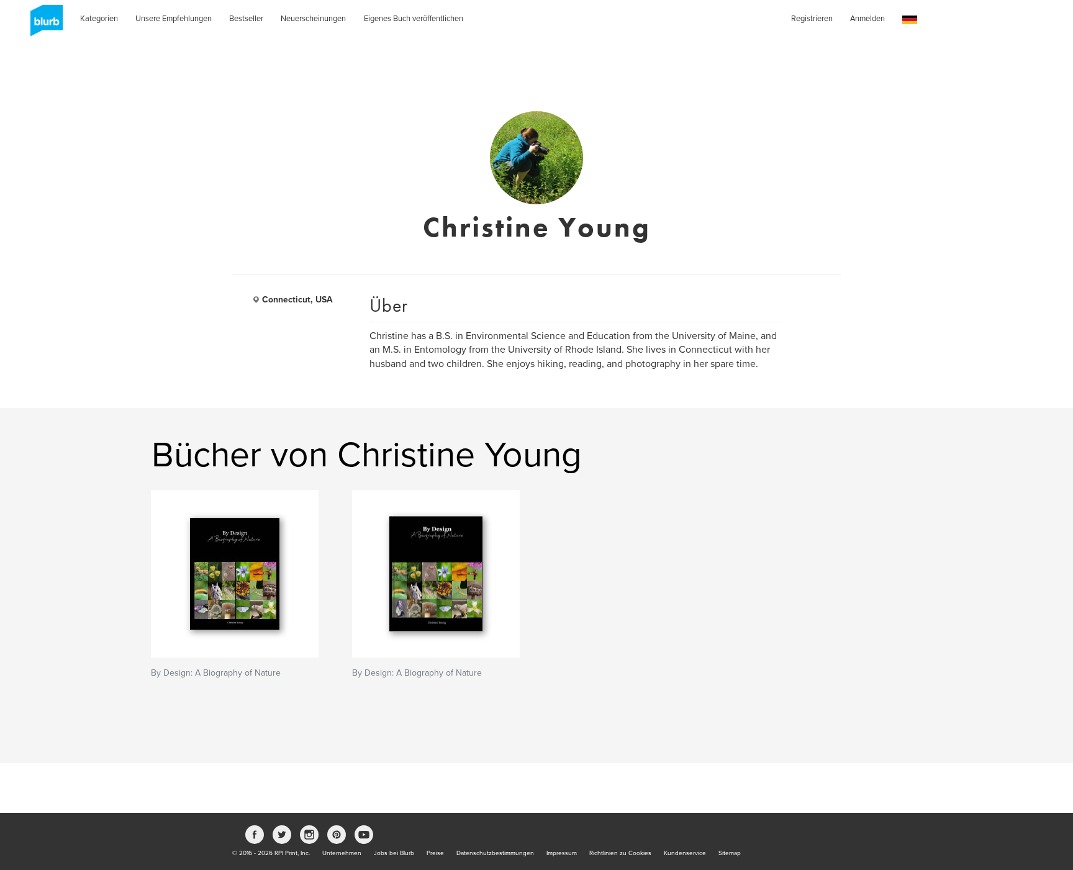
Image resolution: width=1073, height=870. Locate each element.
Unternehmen (341, 853)
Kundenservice (685, 853)
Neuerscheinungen (313, 19)
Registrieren (812, 19)
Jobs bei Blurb (394, 853)
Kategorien (99, 19)
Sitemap (729, 853)
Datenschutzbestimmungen (495, 853)
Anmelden (867, 19)
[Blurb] (43, 25)
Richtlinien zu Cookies (620, 853)
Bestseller (246, 19)
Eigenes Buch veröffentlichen (413, 19)
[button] (909, 20)
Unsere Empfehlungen (173, 19)
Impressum (561, 853)
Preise (435, 853)
